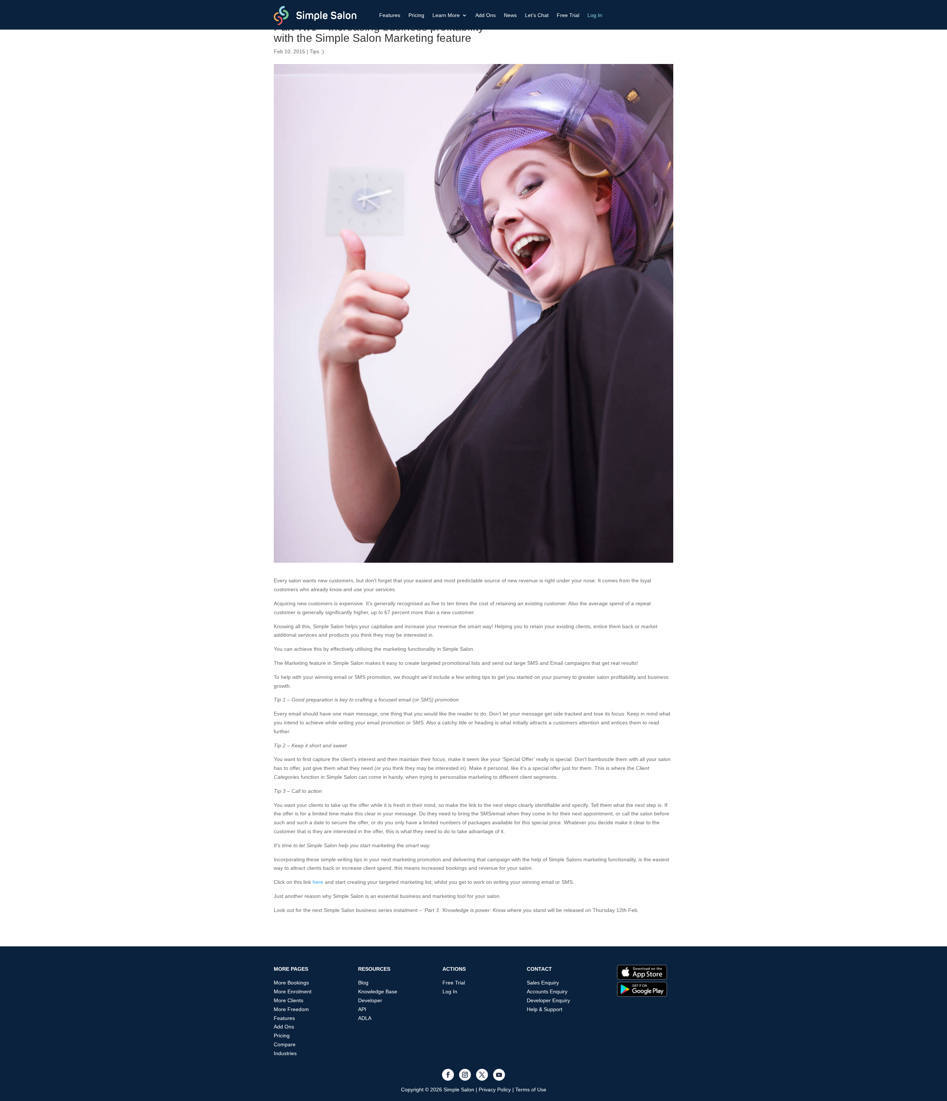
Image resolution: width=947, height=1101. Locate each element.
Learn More (446, 15)
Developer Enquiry (548, 1000)
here (318, 882)
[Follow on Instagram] (465, 1075)
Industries (285, 1053)
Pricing (416, 15)
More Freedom (291, 1009)
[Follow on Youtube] (499, 1075)
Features (389, 15)
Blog (363, 983)
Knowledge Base (377, 991)
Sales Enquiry (543, 983)
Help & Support (544, 1009)
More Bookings (291, 983)
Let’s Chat (537, 15)
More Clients (288, 1000)
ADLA (364, 1018)
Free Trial (568, 15)
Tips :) (317, 51)
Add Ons (485, 15)
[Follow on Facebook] (448, 1075)
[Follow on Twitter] (482, 1075)
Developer (370, 1000)
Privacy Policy (495, 1089)
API (362, 1009)
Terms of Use (530, 1089)
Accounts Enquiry (547, 991)
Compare (285, 1044)
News (510, 15)
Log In (594, 15)
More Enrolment (292, 991)
